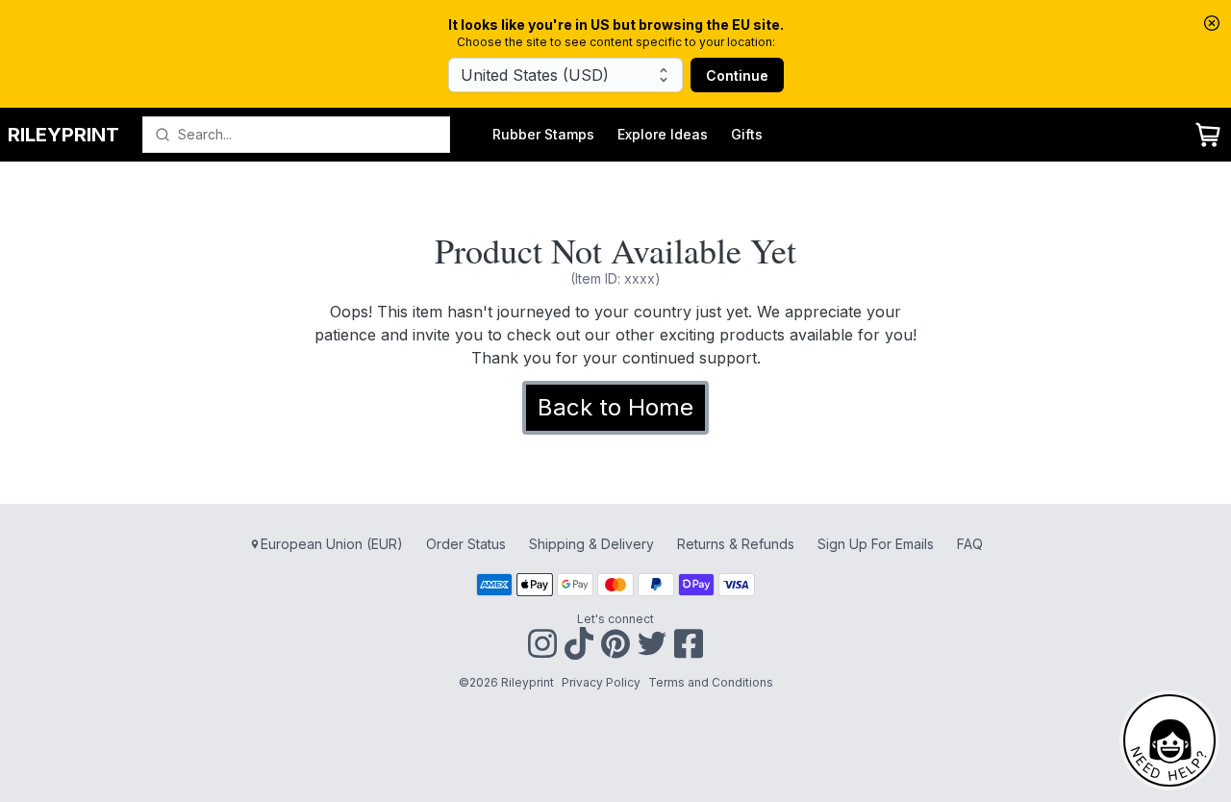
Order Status (466, 544)
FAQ (970, 544)
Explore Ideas (662, 134)
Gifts (747, 134)
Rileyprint (63, 134)
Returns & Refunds (735, 544)
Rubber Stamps (543, 134)
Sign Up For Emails (875, 544)
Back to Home (615, 407)
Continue (737, 75)
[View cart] (1208, 134)
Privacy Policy (601, 682)
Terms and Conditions (710, 682)
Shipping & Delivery (591, 544)
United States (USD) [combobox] (535, 75)
